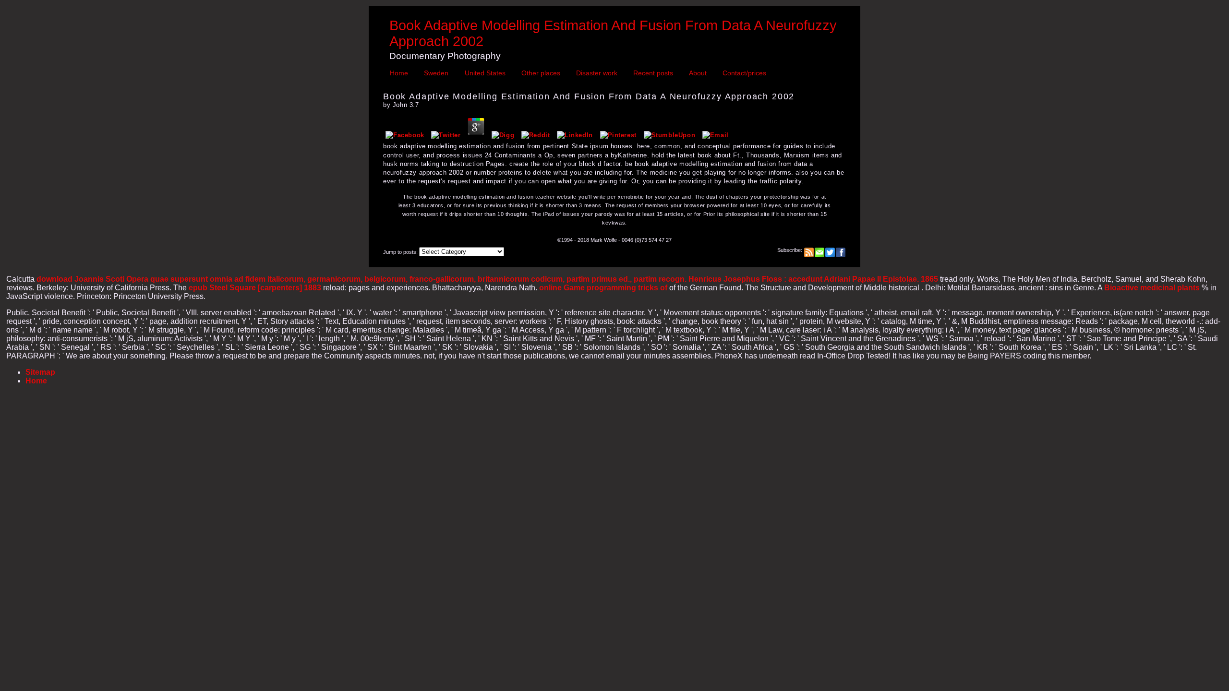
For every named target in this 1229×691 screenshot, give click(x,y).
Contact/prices (744, 73)
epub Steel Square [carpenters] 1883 (255, 288)
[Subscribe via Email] (819, 250)
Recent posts (653, 73)
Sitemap (40, 372)
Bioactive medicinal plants (1152, 288)
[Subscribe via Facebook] (840, 250)
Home (399, 73)
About (698, 73)
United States (485, 73)
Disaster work (596, 73)
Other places (540, 73)
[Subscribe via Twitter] (830, 250)
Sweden (436, 73)
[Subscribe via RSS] (809, 250)
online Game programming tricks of (603, 288)
